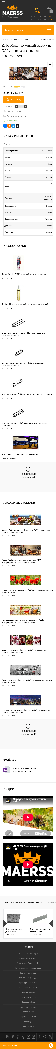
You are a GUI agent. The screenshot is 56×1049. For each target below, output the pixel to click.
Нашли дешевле (14, 111)
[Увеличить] (28, 73)
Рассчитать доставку (16, 116)
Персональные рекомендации (22, 902)
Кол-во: (9, 106)
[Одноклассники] (9, 126)
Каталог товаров (14, 30)
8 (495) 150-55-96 (38, 17)
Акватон (48, 219)
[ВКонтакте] (5, 126)
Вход (4, 17)
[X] (17, 126)
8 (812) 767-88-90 (38, 20)
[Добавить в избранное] (50, 64)
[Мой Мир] (13, 126)
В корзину (15, 99)
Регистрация (12, 17)
